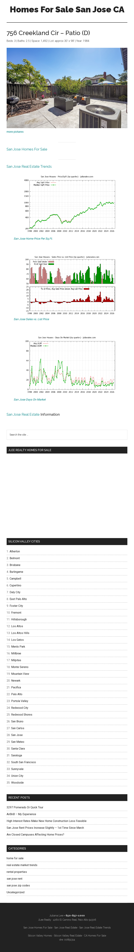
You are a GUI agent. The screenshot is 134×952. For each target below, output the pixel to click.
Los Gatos (17, 639)
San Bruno (17, 721)
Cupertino (15, 585)
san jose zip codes (18, 885)
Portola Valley (19, 701)
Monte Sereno (19, 667)
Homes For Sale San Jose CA (67, 9)
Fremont (16, 612)
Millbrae (16, 653)
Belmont (15, 558)
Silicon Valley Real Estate (68, 935)
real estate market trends (22, 865)
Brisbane (15, 565)
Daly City (15, 592)
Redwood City (19, 707)
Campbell (15, 578)
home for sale (15, 858)
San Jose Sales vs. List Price (31, 319)
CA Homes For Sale (95, 935)
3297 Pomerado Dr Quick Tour (25, 807)
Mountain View (20, 673)
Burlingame (16, 571)
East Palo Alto (18, 599)
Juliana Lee (56, 915)
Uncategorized (15, 892)
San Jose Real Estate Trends (29, 166)
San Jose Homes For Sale (27, 149)
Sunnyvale (17, 769)
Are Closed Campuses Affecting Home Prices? (35, 834)
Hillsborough (19, 619)
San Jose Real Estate (23, 414)
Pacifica (16, 687)
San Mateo (17, 741)
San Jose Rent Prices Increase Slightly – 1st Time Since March (45, 827)
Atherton (15, 551)
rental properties (17, 872)
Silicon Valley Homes (40, 935)
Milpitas (16, 660)
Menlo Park (18, 646)
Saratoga (16, 755)
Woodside (17, 782)
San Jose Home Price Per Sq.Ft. (33, 238)
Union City (17, 775)
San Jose (17, 735)
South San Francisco (23, 762)
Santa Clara (18, 748)
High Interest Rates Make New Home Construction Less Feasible (47, 821)
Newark (15, 680)
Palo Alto (16, 694)
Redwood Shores (21, 714)
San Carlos (17, 728)
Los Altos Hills (20, 633)
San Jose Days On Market (30, 399)
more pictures (15, 131)
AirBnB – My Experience (21, 814)
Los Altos (17, 626)
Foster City (16, 605)
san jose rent (14, 878)
